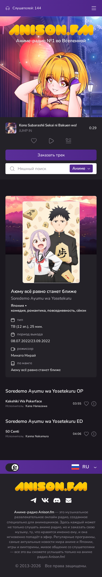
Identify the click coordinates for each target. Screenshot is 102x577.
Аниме (78, 168)
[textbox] (83, 467)
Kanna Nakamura (37, 436)
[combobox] (83, 467)
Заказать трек (51, 155)
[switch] (12, 467)
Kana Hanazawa (36, 406)
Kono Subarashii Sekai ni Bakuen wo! (48, 125)
